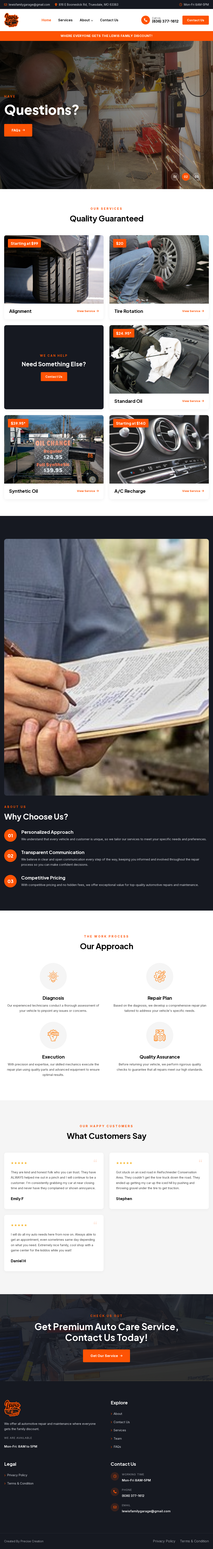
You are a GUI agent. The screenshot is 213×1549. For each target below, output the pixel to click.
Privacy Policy (17, 1475)
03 (197, 176)
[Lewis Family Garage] (11, 20)
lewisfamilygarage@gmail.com (29, 4)
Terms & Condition (20, 1483)
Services (65, 20)
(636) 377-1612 (133, 1496)
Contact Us (109, 20)
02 (186, 176)
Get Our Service (104, 1356)
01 (175, 176)
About (85, 20)
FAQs (16, 130)
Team (118, 1438)
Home (46, 20)
